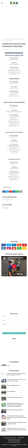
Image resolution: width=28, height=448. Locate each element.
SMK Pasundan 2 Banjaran (15, 444)
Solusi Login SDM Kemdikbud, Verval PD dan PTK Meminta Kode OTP (16, 374)
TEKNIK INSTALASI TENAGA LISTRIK (14, 397)
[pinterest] (24, 245)
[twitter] (9, 245)
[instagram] (9, 248)
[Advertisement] (14, 21)
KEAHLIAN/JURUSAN (9, 39)
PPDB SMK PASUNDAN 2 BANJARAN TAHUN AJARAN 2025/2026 (16, 423)
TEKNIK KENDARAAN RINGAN (13, 385)
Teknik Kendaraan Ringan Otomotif (14, 439)
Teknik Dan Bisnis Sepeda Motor (14, 442)
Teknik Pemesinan (21, 437)
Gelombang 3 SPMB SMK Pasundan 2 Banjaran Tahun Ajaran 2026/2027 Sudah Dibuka (16, 417)
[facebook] (3, 245)
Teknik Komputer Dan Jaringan (14, 440)
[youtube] (14, 248)
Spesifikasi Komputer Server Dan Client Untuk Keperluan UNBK (16, 380)
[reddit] (19, 245)
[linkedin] (14, 245)
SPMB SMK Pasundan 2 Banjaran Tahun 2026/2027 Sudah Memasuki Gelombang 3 (16, 430)
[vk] (3, 248)
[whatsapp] (19, 248)
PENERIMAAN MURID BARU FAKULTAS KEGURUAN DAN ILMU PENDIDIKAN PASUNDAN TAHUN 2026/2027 (15, 405)
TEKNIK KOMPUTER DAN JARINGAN (14, 410)
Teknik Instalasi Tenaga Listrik (10, 437)
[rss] (24, 248)
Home (3, 39)
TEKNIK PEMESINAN (11, 391)
